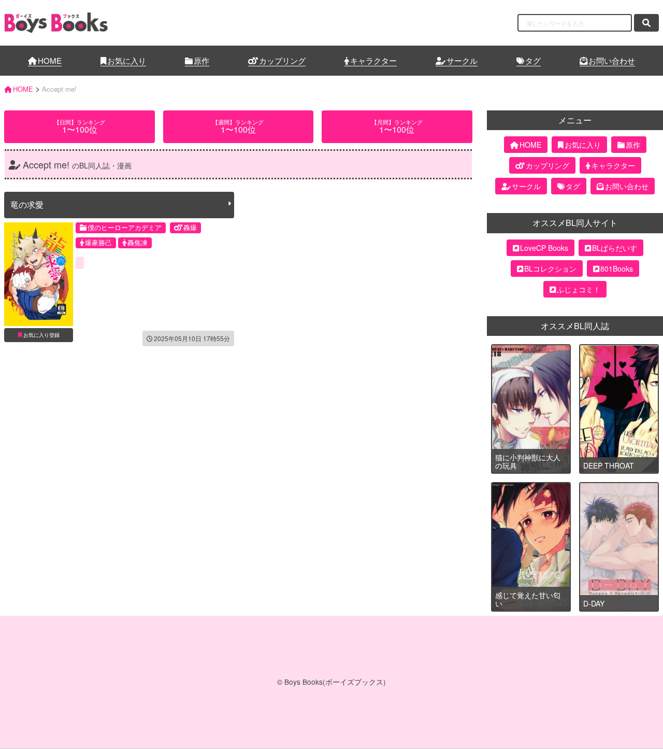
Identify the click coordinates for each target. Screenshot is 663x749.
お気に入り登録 (41, 334)
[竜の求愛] (38, 274)
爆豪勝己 (98, 242)
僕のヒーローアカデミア (125, 227)
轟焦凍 (137, 242)
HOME (50, 60)
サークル (462, 60)
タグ (533, 60)
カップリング (282, 60)
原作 (201, 60)
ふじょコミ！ (578, 289)
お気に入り (126, 60)
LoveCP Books (544, 248)
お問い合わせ (611, 60)
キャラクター (373, 60)
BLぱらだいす (614, 248)
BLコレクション (550, 268)
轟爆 (190, 227)
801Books (616, 268)
